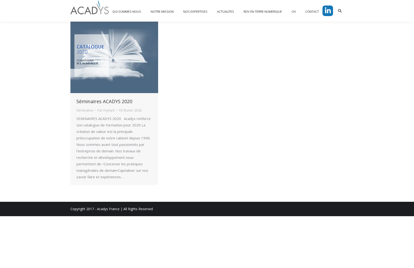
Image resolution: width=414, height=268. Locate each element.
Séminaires (84, 110)
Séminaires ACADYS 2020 (104, 101)
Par (106, 110)
